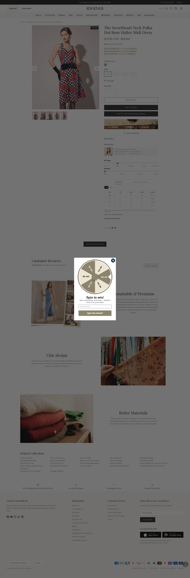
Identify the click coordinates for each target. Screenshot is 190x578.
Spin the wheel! (95, 313)
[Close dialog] (113, 260)
